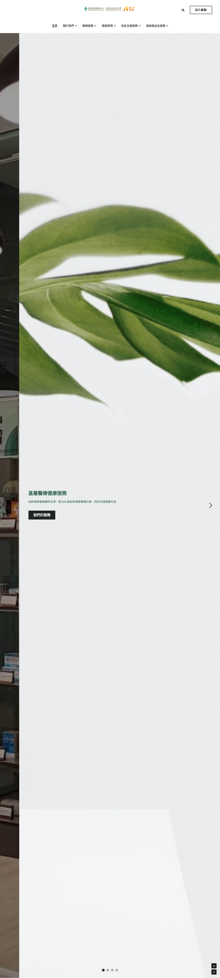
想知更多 (58, 514)
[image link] (110, 8)
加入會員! (201, 9)
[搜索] (183, 10)
